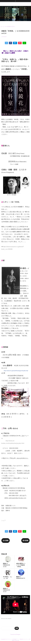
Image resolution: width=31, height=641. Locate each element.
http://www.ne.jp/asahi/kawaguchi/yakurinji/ (16, 370)
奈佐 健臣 (12, 153)
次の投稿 (5, 540)
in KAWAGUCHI (24, 39)
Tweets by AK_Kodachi (6, 618)
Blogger (18, 634)
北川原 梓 (22, 170)
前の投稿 (25, 540)
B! (15, 43)
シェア (3, 520)
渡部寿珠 (11, 161)
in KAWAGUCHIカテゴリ (15, 548)
